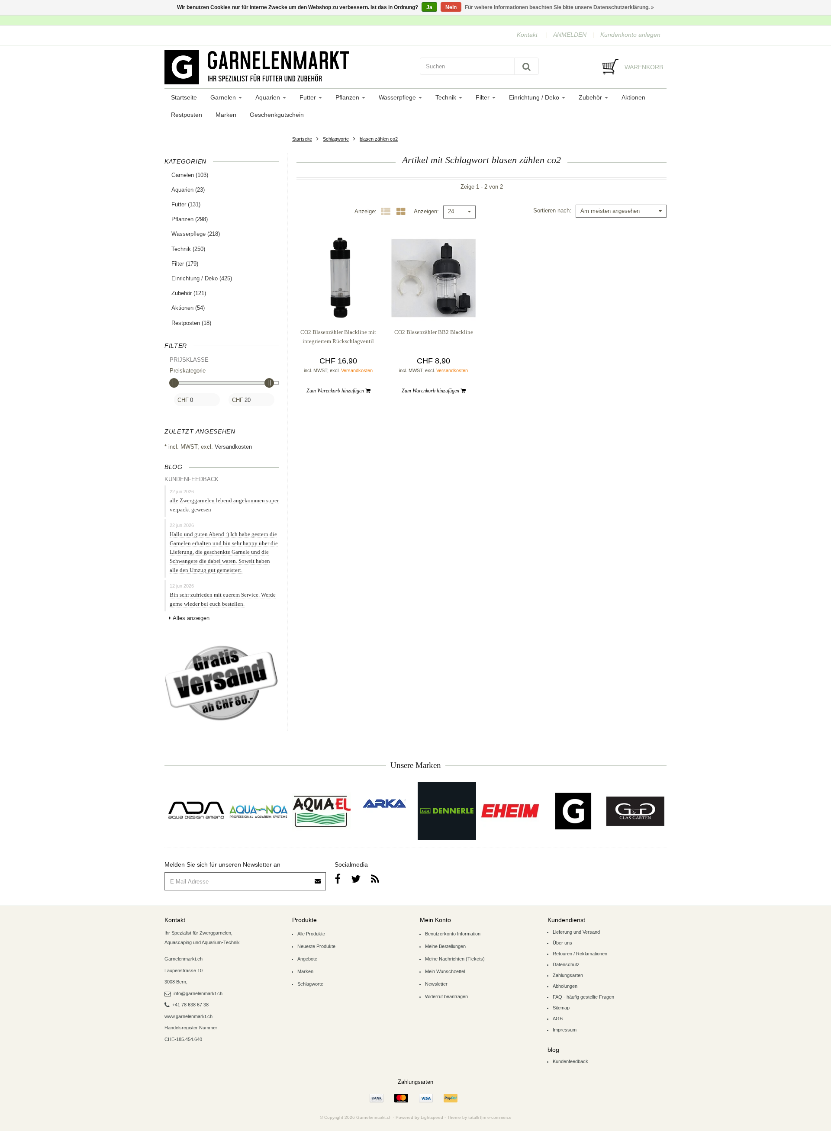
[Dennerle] (447, 811)
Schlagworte (336, 138)
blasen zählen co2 (379, 138)
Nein (451, 7)
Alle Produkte (311, 933)
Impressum (565, 1029)
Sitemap (561, 1007)
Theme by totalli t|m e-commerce (479, 1117)
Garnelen (224, 97)
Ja (429, 7)
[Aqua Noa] (258, 811)
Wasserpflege (398, 97)
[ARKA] (384, 803)
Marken (226, 114)
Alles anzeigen (191, 618)
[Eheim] (509, 811)
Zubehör (591, 97)
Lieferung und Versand (576, 932)
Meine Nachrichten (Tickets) (455, 958)
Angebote (307, 958)
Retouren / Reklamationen (580, 953)
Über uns (562, 942)
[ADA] (196, 811)
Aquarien (268, 97)
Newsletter (436, 983)
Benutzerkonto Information (452, 933)
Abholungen (565, 986)
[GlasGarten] (635, 811)
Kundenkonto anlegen (630, 34)
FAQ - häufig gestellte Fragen (583, 996)
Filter (483, 97)
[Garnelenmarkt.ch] (287, 67)
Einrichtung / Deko (535, 97)
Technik (446, 97)
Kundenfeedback (570, 1061)
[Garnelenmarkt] (572, 811)
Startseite (184, 97)
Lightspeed (432, 1117)
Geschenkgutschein (277, 114)
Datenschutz (566, 964)
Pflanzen (348, 97)
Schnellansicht (338, 303)
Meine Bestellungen (445, 946)
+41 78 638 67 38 (190, 1004)
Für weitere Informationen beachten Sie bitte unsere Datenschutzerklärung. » (559, 7)
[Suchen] (526, 66)
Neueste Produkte (316, 946)
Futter (309, 97)
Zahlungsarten (568, 975)
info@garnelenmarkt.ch (198, 993)
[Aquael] (321, 811)
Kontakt (527, 34)
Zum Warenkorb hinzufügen (335, 391)
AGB (558, 1018)
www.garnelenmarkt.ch (188, 1016)
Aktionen (633, 97)
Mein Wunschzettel (445, 971)
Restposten (186, 114)
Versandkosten (233, 446)
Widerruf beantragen (446, 996)
